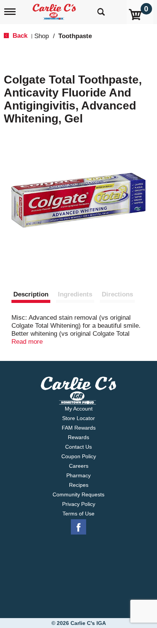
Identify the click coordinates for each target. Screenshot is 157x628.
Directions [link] (117, 294)
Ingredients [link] (75, 294)
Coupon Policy (78, 456)
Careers (78, 466)
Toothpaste (75, 36)
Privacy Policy (78, 504)
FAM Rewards (79, 428)
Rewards (78, 437)
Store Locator (78, 418)
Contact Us (78, 447)
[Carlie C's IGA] (55, 9)
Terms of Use (78, 513)
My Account (79, 409)
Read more (27, 341)
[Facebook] (78, 527)
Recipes (78, 485)
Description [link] (30, 294)
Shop (41, 36)
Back (19, 35)
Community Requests (78, 494)
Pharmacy (78, 475)
